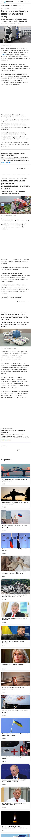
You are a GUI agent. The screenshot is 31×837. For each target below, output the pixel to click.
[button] (15, 35)
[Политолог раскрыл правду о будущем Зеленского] (15, 636)
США (18, 381)
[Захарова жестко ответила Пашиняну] (15, 659)
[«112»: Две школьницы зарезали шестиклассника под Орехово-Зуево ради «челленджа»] (15, 821)
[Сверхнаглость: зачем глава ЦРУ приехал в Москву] (15, 544)
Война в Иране (16, 5)
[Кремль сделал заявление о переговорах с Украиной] (15, 613)
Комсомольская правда (14, 178)
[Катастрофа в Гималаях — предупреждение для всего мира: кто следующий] (15, 590)
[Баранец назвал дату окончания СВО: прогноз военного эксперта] (15, 498)
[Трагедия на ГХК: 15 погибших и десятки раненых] (15, 752)
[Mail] (5, 1)
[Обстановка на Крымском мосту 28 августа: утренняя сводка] (15, 474)
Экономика (20, 8)
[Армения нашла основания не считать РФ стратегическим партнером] (15, 775)
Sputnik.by (13, 8)
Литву (4, 54)
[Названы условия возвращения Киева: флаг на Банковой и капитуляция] (15, 729)
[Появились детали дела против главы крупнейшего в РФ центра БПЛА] (15, 683)
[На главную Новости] (9, 1)
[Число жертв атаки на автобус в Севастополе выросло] (15, 706)
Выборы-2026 (6, 5)
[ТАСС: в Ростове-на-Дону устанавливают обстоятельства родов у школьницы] (15, 567)
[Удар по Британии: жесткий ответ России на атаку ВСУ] (15, 521)
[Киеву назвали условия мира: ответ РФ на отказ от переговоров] (15, 798)
